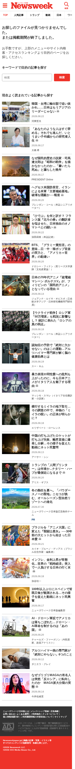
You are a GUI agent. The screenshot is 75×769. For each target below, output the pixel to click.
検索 (62, 77)
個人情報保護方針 (11, 717)
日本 (59, 15)
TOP (5, 15)
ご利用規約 (36, 714)
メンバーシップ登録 (40, 711)
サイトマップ (61, 717)
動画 (48, 15)
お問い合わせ (9, 714)
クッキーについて (50, 714)
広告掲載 (55, 711)
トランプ (34, 15)
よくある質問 (23, 714)
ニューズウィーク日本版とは (16, 711)
